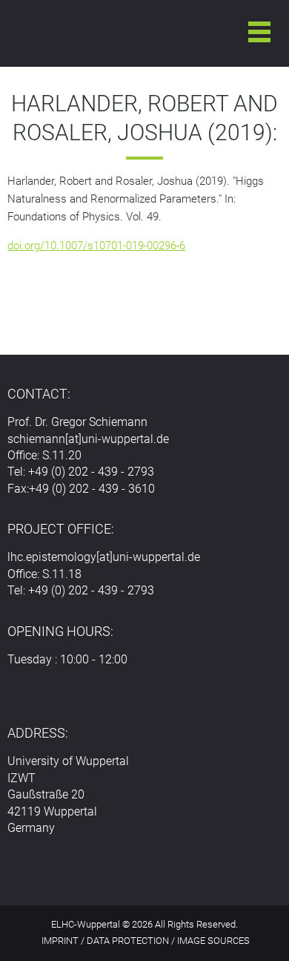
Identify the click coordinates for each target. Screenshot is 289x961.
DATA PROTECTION (128, 940)
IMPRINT (60, 940)
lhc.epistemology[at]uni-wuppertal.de (103, 557)
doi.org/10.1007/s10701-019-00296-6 (96, 245)
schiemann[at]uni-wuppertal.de (88, 439)
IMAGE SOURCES (213, 940)
